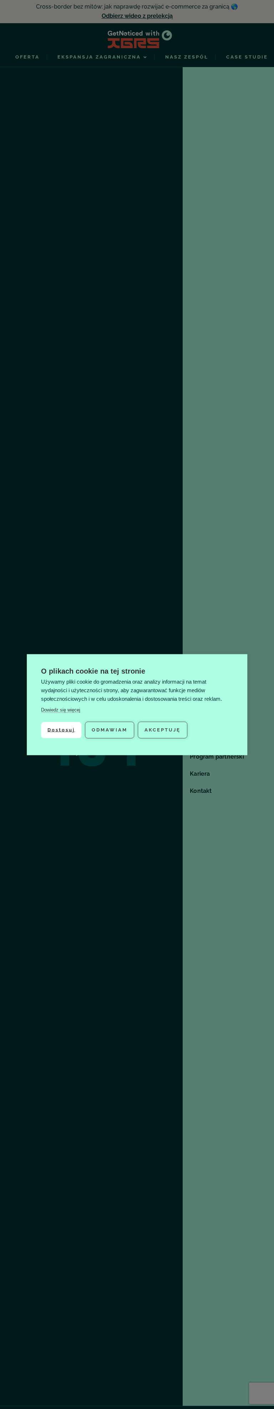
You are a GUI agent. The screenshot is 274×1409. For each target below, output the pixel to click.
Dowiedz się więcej (60, 709)
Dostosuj (61, 729)
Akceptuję (162, 729)
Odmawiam (109, 729)
